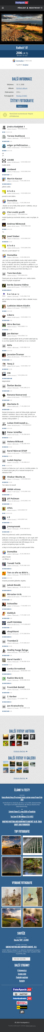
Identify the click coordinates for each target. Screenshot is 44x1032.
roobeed (11, 169)
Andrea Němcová (16, 224)
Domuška (20, 61)
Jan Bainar (12, 333)
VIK (9, 373)
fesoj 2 (10, 364)
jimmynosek (13, 526)
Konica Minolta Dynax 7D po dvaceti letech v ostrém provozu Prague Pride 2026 (22, 798)
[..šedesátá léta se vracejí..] (12, 737)
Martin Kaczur (14, 178)
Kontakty (22, 980)
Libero (10, 315)
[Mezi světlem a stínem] (5, 770)
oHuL (10, 508)
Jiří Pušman (13, 498)
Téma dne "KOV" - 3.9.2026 (21, 940)
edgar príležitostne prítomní (18, 145)
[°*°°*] (26, 743)
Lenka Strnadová (16, 668)
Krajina (25, 65)
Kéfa (9, 345)
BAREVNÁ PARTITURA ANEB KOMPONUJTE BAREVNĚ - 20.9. (21, 947)
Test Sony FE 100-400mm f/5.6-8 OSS (22, 816)
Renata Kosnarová (17, 395)
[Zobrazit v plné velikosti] (22, 28)
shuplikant (13, 631)
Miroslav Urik (14, 594)
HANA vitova (14, 489)
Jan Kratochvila (15, 706)
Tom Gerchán (14, 273)
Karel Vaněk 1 (14, 659)
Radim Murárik (15, 678)
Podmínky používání (22, 977)
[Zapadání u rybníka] (12, 763)
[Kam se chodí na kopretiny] (26, 770)
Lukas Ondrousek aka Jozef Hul (18, 423)
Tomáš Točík (13, 563)
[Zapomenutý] (26, 763)
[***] (32, 763)
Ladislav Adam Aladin (18, 305)
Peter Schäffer (14, 432)
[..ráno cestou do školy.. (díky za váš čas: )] (32, 737)
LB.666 (10, 160)
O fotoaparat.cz (22, 970)
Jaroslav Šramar (15, 354)
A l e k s (11, 191)
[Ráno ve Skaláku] (19, 763)
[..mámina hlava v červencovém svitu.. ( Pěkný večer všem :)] (12, 743)
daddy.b (11, 613)
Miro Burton (13, 324)
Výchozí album (21, 88)
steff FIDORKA (14, 622)
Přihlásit (22, 8)
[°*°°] (5, 743)
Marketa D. (13, 404)
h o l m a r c (13, 294)
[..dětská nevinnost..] (26, 737)
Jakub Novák (14, 585)
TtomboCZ (12, 641)
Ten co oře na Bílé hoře (18, 572)
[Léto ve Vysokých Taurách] (19, 770)
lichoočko (12, 603)
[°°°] (5, 737)
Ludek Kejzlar (14, 460)
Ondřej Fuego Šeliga (17, 650)
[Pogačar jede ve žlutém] (5, 763)
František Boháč (15, 687)
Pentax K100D (21, 96)
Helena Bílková (15, 441)
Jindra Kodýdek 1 (16, 126)
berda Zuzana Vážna (18, 285)
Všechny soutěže (20, 959)
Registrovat (35, 8)
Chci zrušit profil (16, 212)
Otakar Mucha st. (16, 477)
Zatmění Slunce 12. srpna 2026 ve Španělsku (22, 811)
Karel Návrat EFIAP (17, 451)
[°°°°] (19, 737)
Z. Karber (12, 696)
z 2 (8, 517)
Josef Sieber (13, 236)
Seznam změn (22, 973)
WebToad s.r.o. (31, 1026)
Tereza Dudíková (16, 136)
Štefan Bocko (14, 385)
